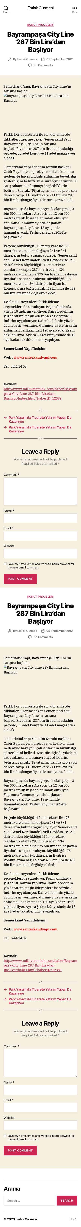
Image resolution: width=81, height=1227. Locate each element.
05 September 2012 (59, 59)
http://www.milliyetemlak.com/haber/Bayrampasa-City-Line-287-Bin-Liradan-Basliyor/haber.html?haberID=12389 (40, 394)
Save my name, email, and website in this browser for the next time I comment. (41, 565)
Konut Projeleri (40, 24)
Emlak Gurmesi (41, 8)
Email (8, 528)
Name (9, 511)
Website (9, 546)
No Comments (43, 65)
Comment (11, 475)
